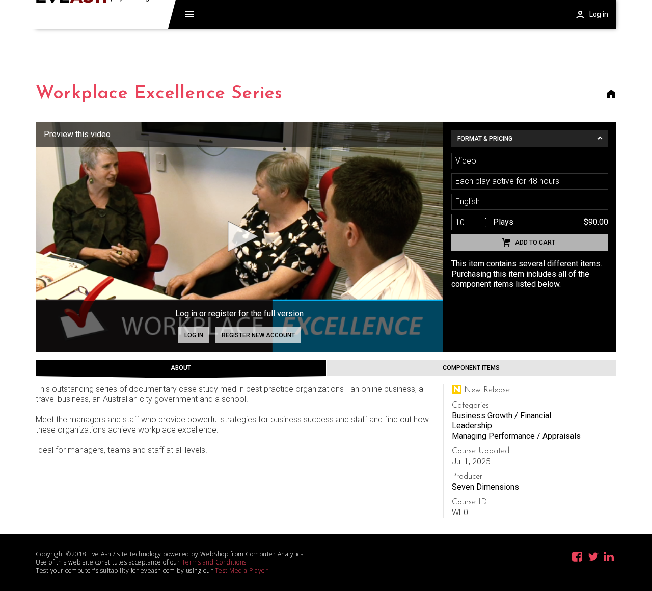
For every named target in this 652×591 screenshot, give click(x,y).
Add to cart (535, 242)
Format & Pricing (484, 138)
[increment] (486, 218)
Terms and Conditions (214, 562)
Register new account (258, 335)
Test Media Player (241, 570)
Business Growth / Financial (501, 415)
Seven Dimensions (485, 487)
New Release (487, 390)
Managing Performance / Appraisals (516, 436)
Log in (193, 335)
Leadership (472, 426)
